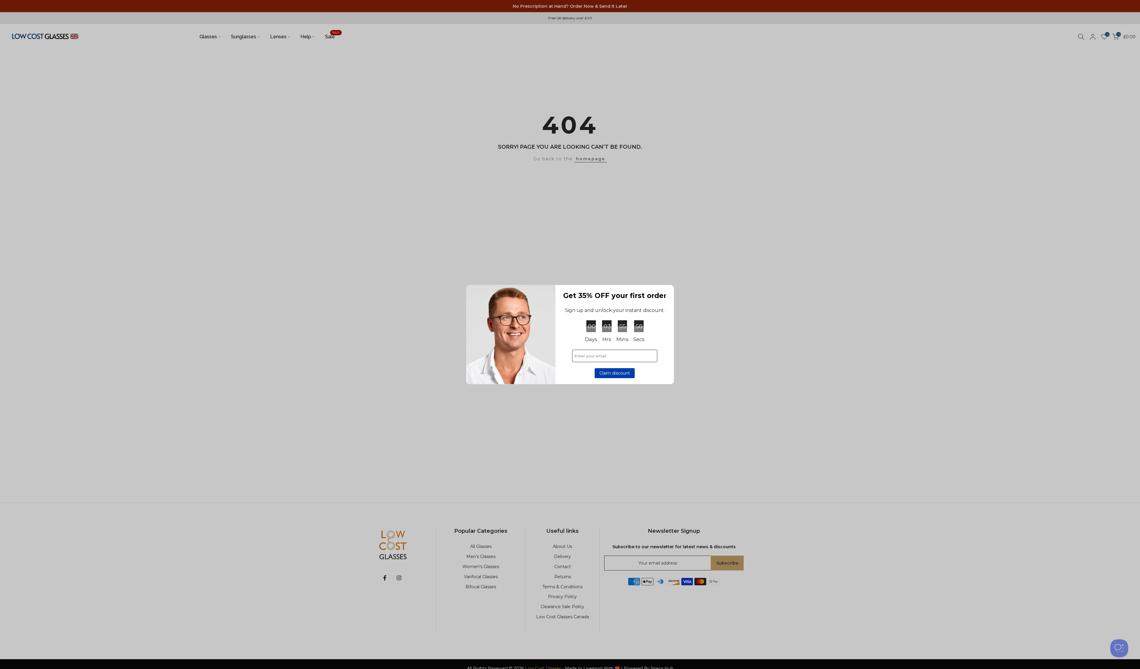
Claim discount (614, 373)
